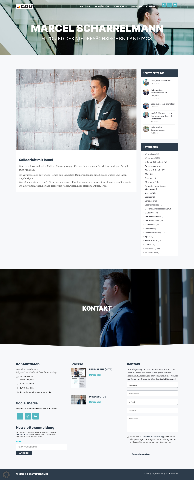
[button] (6, 475)
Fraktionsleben (152, 205)
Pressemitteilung (153, 232)
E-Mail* (19, 441)
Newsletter (150, 224)
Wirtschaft (150, 252)
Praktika (149, 228)
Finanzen (149, 201)
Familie (148, 197)
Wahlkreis (120, 6)
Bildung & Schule (153, 170)
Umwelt (148, 244)
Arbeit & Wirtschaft (154, 162)
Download (95, 374)
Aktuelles (149, 154)
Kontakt (151, 6)
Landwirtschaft (152, 220)
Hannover (149, 212)
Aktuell (85, 6)
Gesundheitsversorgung (156, 208)
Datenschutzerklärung (23, 434)
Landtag (136, 6)
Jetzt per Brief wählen (161, 80)
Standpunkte (151, 240)
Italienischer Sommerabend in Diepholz (159, 93)
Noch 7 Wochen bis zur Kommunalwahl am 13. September (161, 116)
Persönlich (102, 6)
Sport (147, 236)
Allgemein (150, 158)
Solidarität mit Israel (36, 160)
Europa (148, 193)
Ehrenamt (150, 182)
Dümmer (149, 178)
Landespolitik (151, 216)
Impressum (157, 473)
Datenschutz (172, 473)
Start (146, 473)
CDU (147, 174)
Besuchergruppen (153, 166)
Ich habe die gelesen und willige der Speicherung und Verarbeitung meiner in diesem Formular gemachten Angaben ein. (153, 439)
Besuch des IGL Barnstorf (163, 104)
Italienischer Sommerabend (158, 128)
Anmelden (24, 453)
